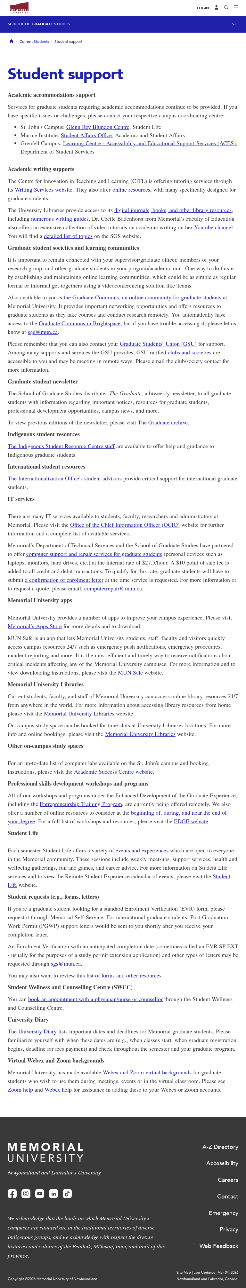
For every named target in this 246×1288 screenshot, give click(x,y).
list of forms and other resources (123, 975)
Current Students (34, 41)
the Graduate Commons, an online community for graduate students (142, 297)
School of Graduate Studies (39, 24)
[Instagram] (25, 1193)
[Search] (226, 8)
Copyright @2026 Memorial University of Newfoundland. (53, 1279)
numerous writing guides (60, 218)
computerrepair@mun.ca (113, 588)
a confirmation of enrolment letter (64, 579)
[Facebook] (12, 1193)
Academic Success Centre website (113, 771)
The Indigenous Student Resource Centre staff (61, 446)
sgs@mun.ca (43, 332)
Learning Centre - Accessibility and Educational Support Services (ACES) (149, 143)
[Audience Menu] (216, 8)
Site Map (183, 1272)
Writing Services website (43, 189)
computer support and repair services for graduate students (94, 553)
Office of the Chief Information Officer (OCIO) (125, 524)
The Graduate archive (163, 422)
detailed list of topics (68, 236)
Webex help (58, 1089)
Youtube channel (213, 227)
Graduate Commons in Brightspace (79, 323)
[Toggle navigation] (236, 8)
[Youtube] (39, 1193)
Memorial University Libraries (79, 713)
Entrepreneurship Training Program (81, 804)
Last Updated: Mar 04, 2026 (215, 1272)
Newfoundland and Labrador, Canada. (207, 1279)
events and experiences (142, 850)
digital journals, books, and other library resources (173, 210)
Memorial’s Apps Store (35, 626)
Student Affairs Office (86, 135)
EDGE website (191, 821)
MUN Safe (130, 672)
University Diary (37, 1031)
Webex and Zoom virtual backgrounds (147, 1072)
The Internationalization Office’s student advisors (65, 478)
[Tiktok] (67, 1193)
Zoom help (20, 1089)
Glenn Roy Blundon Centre (97, 126)
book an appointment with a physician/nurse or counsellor (95, 999)
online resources (131, 189)
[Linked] (53, 1193)
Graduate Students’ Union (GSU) (158, 343)
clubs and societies (189, 352)
